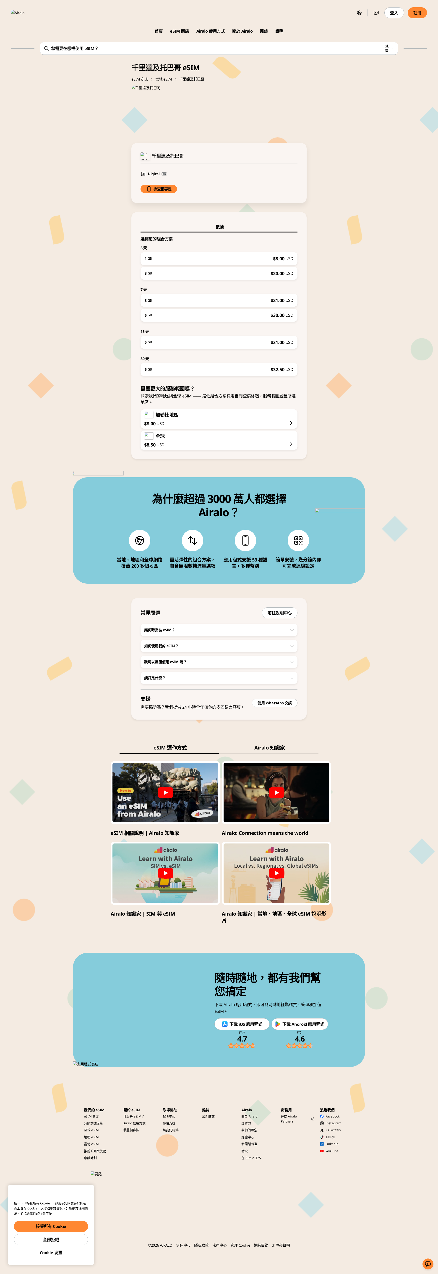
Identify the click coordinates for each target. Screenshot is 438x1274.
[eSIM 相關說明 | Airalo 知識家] (165, 792)
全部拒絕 (51, 1239)
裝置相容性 (131, 1130)
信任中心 (183, 1245)
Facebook (332, 1116)
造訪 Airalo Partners (289, 1118)
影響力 (246, 1123)
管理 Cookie (240, 1245)
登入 (394, 13)
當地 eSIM (163, 79)
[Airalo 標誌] (24, 12)
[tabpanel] (219, 304)
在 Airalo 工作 (251, 1158)
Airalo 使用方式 (210, 31)
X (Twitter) (333, 1130)
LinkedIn (332, 1144)
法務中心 (219, 1245)
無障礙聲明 (281, 1245)
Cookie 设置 (51, 1252)
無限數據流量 (93, 1123)
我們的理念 (249, 1130)
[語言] (359, 13)
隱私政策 (201, 1245)
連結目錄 (261, 1245)
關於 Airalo (242, 31)
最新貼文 (208, 1116)
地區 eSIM (91, 1137)
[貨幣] (376, 13)
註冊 (417, 13)
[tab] (219, 226)
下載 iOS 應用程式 (245, 1024)
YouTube (332, 1151)
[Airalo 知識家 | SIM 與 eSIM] (165, 873)
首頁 (159, 31)
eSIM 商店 (179, 31)
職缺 (244, 1151)
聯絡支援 (169, 1123)
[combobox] (219, 48)
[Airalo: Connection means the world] (276, 792)
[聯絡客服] (427, 1263)
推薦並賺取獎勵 (95, 1151)
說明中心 (169, 1116)
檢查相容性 (162, 188)
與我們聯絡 (170, 1130)
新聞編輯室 (249, 1144)
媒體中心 (247, 1137)
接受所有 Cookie (51, 1226)
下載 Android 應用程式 (303, 1024)
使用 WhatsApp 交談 (275, 702)
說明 (279, 31)
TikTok (330, 1137)
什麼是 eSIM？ (134, 1116)
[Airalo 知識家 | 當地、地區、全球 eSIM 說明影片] (276, 873)
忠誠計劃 (90, 1158)
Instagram (333, 1123)
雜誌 (264, 31)
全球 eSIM (91, 1130)
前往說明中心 (280, 613)
